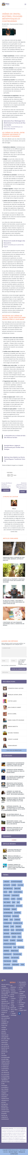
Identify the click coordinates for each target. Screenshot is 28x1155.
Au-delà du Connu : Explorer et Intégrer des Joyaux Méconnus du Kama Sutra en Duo (13, 602)
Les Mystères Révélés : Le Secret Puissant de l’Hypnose (15, 815)
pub (15, 947)
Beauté (12, 996)
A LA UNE (20, 885)
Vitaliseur (7, 964)
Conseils (6, 899)
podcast (19, 940)
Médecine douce (16, 933)
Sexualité (21, 1006)
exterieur (15, 916)
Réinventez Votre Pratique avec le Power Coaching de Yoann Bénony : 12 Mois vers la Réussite (12, 785)
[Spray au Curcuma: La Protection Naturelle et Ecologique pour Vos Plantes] (5, 857)
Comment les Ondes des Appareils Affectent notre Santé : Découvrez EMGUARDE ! (15, 793)
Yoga (22, 964)
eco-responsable (9, 906)
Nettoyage (13, 1015)
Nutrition (7, 937)
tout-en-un (7, 961)
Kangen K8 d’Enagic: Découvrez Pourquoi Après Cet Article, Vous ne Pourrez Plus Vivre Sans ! (13, 800)
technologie (17, 954)
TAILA (14, 509)
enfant (14, 909)
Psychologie (7, 947)
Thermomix (22, 995)
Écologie (21, 1004)
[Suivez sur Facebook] (19, 1013)
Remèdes (6, 950)
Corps (12, 1000)
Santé (20, 1001)
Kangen (6, 926)
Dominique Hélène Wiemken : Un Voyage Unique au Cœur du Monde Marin (15, 771)
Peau (19, 937)
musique (6, 933)
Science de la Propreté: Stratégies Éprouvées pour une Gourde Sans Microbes (14, 580)
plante (6, 940)
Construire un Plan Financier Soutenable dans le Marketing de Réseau (13, 624)
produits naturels (9, 944)
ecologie (19, 906)
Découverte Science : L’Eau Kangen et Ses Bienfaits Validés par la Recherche (16, 822)
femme (6, 919)
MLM (12, 930)
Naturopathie (22, 982)
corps (13, 899)
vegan (15, 961)
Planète (12, 940)
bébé (10, 892)
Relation (20, 947)
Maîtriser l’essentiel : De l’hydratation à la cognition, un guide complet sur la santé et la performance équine (13, 808)
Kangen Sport (23, 1010)
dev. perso (7, 902)
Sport (20, 1008)
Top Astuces (14, 957)
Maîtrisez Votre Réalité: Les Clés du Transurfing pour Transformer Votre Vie (14, 459)
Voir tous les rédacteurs (14, 750)
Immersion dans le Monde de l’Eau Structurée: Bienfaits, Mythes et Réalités (14, 559)
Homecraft (13, 1007)
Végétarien (15, 964)
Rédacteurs (14, 950)
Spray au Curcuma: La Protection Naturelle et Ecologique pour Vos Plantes (15, 858)
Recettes (21, 987)
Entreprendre (8, 912)
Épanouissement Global (16, 24)
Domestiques (14, 993)
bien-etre (17, 888)
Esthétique (7, 916)
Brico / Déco (14, 1009)
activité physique (16, 881)
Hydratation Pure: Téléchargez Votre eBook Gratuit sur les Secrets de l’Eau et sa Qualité (14, 123)
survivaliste (7, 954)
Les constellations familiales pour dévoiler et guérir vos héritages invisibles (16, 778)
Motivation (19, 930)
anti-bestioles (8, 888)
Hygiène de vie (18, 923)
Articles (12, 994)
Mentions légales (13, 1152)
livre (12, 926)
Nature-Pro (22, 986)
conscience (15, 895)
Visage (12, 1006)
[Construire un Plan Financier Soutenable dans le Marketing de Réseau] (14, 613)
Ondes (14, 937)
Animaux (12, 989)
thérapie (6, 957)
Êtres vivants (8, 968)
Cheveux (13, 998)
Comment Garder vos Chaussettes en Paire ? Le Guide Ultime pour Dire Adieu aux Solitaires (16, 867)
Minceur (6, 930)
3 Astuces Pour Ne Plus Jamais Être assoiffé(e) (14, 850)
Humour (17, 919)
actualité (7, 885)
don (13, 902)
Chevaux (13, 991)
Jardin (12, 1011)
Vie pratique (22, 1002)
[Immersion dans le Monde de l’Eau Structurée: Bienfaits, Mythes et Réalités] (14, 548)
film (11, 919)
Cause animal (18, 892)
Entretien (17, 912)
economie (7, 909)
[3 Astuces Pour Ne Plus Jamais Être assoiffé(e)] (5, 851)
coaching (7, 895)
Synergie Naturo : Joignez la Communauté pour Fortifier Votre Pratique (14, 447)
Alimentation (22, 984)
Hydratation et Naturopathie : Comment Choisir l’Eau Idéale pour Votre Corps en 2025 (16, 764)
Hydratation (7, 923)
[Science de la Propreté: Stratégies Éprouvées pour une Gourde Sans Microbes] (14, 570)
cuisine (19, 899)
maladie (18, 926)
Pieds (12, 1004)
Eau (18, 902)
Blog (5, 892)
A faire (14, 885)
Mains (12, 1002)
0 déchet (6, 881)
